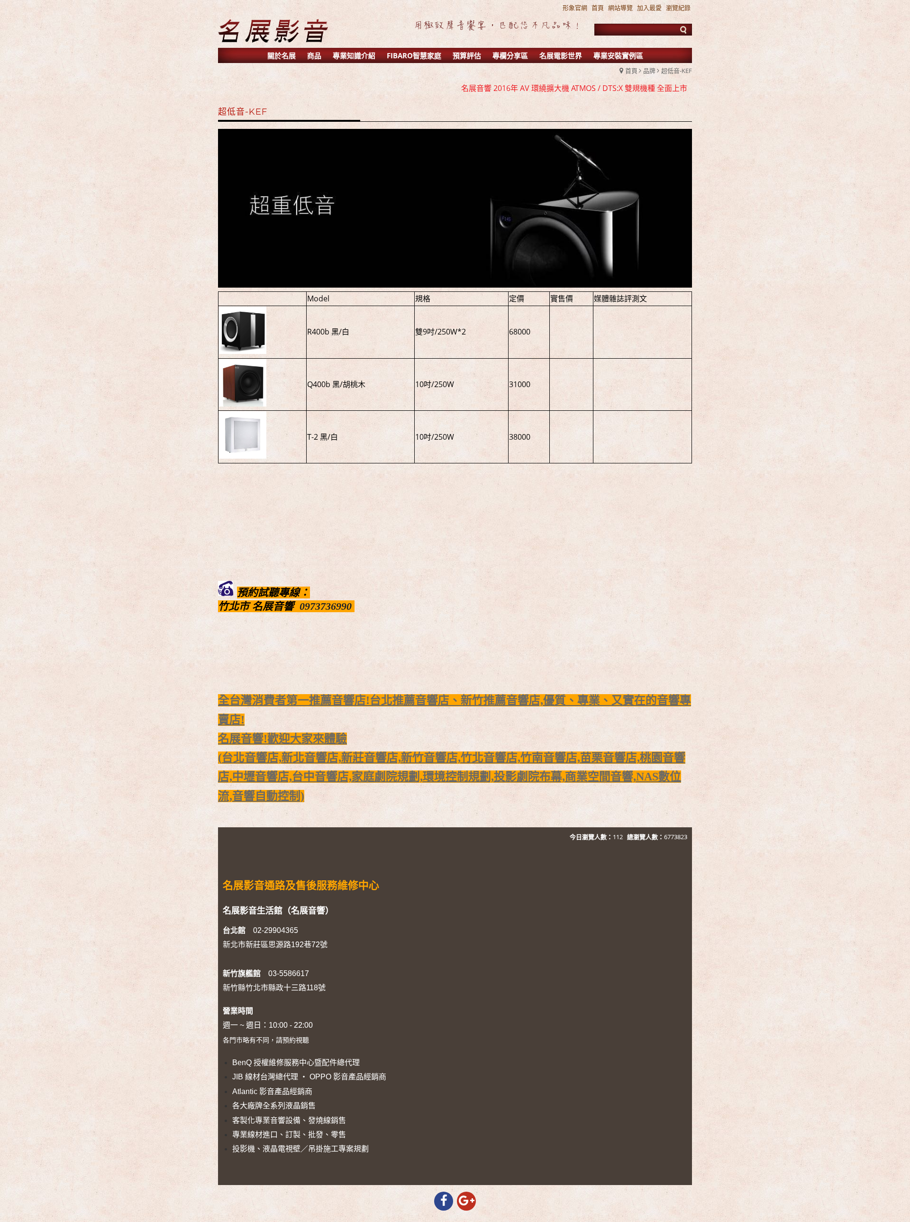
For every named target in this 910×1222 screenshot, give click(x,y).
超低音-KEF (676, 70)
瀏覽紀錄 (678, 7)
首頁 (631, 70)
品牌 (649, 70)
